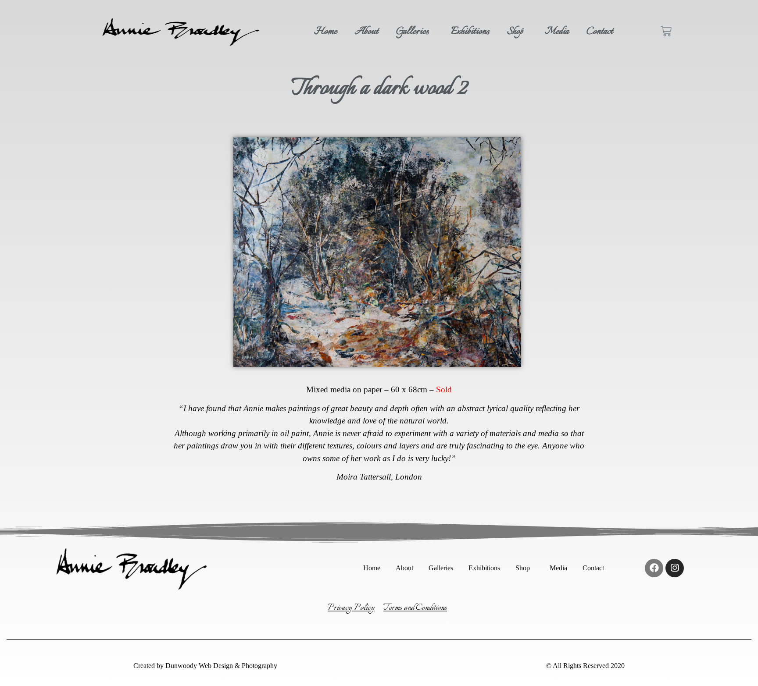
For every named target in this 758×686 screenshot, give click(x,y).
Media (557, 31)
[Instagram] (674, 568)
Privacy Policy (351, 608)
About (367, 31)
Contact (599, 31)
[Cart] (666, 31)
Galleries (412, 31)
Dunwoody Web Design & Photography (220, 665)
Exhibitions (470, 31)
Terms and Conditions (415, 608)
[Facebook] (654, 568)
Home (325, 31)
